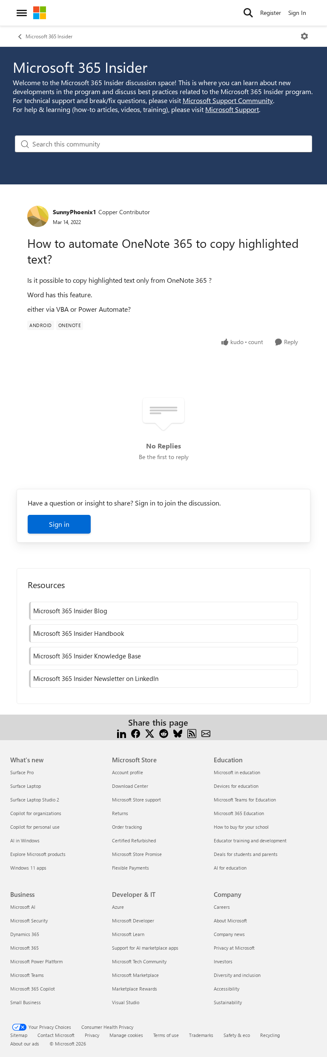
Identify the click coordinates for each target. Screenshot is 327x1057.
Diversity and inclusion (237, 975)
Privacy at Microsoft (234, 948)
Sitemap (18, 1035)
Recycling (270, 1035)
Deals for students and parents (246, 854)
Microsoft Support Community (228, 100)
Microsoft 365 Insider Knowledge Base (87, 656)
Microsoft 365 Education (239, 813)
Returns (120, 813)
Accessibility (226, 988)
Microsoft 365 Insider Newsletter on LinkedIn (95, 678)
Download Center (130, 786)
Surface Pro (22, 772)
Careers (222, 907)
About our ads (24, 1043)
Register (270, 13)
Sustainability (228, 1002)
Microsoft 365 (24, 948)
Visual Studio (125, 1002)
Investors (223, 961)
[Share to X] (149, 732)
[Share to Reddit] (163, 732)
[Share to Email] (205, 732)
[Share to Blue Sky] (177, 732)
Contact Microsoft (56, 1035)
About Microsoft (230, 920)
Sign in (59, 524)
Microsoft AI (22, 907)
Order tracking (127, 827)
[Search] (248, 13)
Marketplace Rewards (134, 988)
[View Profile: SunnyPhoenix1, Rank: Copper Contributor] (38, 216)
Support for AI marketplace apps (145, 948)
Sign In (297, 13)
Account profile (127, 772)
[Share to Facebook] (135, 732)
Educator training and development (250, 840)
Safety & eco (237, 1035)
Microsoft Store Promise (137, 854)
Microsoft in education (237, 772)
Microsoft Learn (128, 934)
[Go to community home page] (39, 12)
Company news (229, 934)
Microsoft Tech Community (139, 961)
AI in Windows (25, 840)
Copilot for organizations (35, 813)
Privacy (92, 1035)
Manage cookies (126, 1035)
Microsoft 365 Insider (49, 36)
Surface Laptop (25, 786)
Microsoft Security (29, 920)
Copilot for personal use (35, 827)
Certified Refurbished (134, 840)
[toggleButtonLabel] (304, 36)
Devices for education (236, 786)
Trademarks (201, 1035)
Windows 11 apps (28, 868)
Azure (118, 907)
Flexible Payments (130, 868)
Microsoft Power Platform (36, 961)
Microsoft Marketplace (135, 975)
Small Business (25, 1002)
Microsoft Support (232, 109)
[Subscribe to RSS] (191, 732)
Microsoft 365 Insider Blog (70, 610)
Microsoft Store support (136, 799)
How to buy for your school (241, 827)
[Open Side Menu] (21, 12)
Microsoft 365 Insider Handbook (78, 633)
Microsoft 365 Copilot (32, 988)
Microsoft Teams (27, 975)
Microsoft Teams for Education (245, 799)
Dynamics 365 (24, 934)
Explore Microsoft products (38, 854)
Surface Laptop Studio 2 (34, 799)
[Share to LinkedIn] (121, 732)
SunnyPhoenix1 (74, 212)
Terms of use (166, 1035)
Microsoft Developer (133, 920)
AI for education (230, 868)
